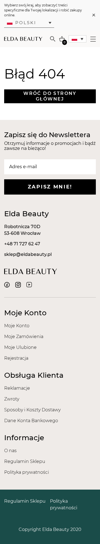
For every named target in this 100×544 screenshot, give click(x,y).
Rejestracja (16, 358)
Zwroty (11, 399)
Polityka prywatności (26, 472)
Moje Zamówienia (23, 336)
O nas (10, 450)
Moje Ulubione (20, 347)
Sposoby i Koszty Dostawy (32, 409)
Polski (25, 22)
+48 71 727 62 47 (22, 243)
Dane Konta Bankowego (31, 420)
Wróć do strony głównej (50, 96)
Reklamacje (17, 388)
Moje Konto (16, 325)
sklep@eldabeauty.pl (28, 254)
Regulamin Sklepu (24, 461)
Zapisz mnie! (50, 187)
